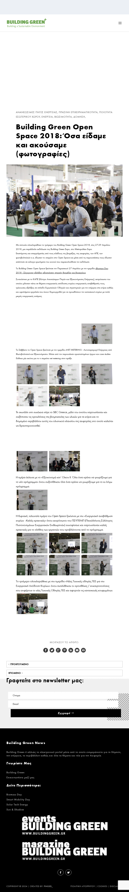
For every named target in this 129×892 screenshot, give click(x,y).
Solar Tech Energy (17, 804)
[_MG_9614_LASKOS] (32, 552)
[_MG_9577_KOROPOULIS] (96, 448)
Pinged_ (48, 886)
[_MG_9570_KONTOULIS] (64, 448)
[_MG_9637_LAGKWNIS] (32, 574)
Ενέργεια (47, 116)
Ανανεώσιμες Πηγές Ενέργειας (36, 112)
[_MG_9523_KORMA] (32, 343)
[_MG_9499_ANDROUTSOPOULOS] (32, 321)
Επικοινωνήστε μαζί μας (20, 777)
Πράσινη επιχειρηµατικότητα (78, 112)
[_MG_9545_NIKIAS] (64, 383)
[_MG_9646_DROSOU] (64, 574)
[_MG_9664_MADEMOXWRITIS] (32, 613)
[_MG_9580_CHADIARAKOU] (32, 470)
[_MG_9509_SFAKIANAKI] (96, 321)
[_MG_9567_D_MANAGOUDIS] (32, 448)
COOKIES (102, 886)
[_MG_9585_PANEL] (64, 470)
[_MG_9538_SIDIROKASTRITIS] (96, 343)
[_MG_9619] (64, 552)
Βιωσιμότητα (63, 116)
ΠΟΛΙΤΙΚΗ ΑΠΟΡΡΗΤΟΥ (82, 886)
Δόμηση (79, 116)
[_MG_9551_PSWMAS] (32, 405)
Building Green (15, 772)
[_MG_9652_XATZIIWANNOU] (96, 574)
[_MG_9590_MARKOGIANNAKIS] (32, 509)
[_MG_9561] (64, 405)
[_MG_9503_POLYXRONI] (64, 321)
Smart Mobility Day (18, 799)
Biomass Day (14, 794)
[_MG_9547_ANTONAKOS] (96, 383)
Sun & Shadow (15, 809)
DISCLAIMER (116, 886)
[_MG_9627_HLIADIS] (96, 552)
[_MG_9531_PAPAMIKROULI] (64, 343)
